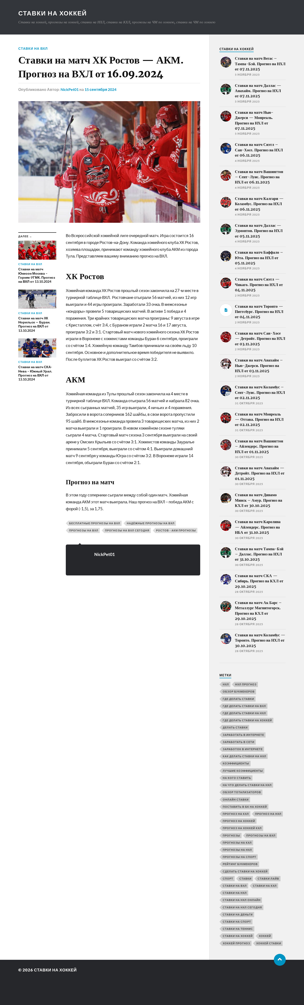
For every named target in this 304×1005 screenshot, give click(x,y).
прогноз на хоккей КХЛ (242, 828)
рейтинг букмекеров (240, 864)
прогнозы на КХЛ (237, 842)
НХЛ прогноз (245, 684)
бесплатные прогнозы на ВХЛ (94, 523)
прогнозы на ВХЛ (83, 530)
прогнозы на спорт (239, 856)
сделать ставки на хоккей (245, 871)
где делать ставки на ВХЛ (244, 706)
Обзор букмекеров (239, 691)
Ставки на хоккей (52, 13)
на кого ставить (237, 777)
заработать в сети (238, 741)
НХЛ (226, 684)
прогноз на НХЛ (268, 813)
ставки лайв (268, 878)
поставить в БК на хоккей (245, 806)
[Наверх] (280, 960)
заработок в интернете (243, 749)
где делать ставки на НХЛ (244, 713)
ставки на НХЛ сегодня (242, 907)
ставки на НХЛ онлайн (242, 899)
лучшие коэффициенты (243, 770)
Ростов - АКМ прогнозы (176, 530)
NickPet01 (70, 89)
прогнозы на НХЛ (237, 849)
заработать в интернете (243, 734)
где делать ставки (238, 698)
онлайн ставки (236, 799)
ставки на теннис (238, 928)
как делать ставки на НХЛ (244, 756)
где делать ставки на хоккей (247, 720)
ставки (245, 878)
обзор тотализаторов (242, 792)
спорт (228, 878)
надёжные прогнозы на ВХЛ (151, 523)
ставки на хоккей (238, 935)
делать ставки (235, 727)
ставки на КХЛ (265, 885)
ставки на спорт (237, 921)
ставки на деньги (238, 914)
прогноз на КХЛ (236, 813)
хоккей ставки (268, 943)
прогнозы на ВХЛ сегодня (127, 530)
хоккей (265, 935)
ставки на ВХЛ (33, 48)
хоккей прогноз (236, 943)
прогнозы (231, 835)
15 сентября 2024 (100, 89)
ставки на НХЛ (235, 892)
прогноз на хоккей (239, 820)
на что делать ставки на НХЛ (247, 785)
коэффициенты (236, 763)
